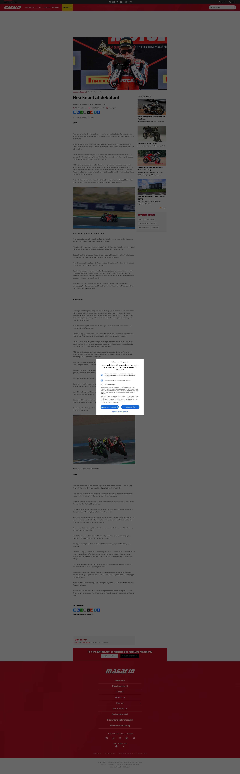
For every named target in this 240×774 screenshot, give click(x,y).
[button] (120, 384)
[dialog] (120, 387)
